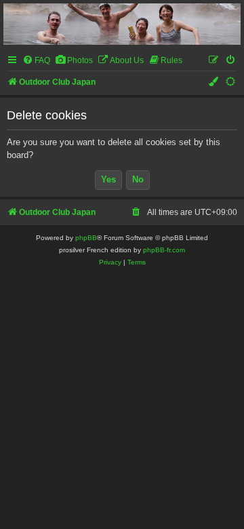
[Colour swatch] (214, 82)
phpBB (86, 237)
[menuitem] (36, 61)
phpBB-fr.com (164, 250)
